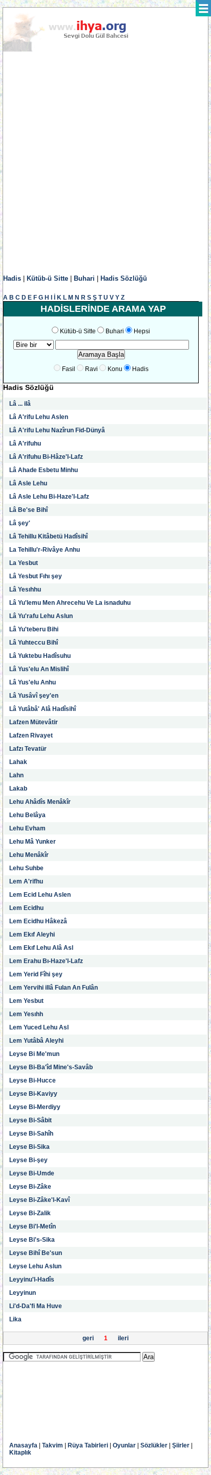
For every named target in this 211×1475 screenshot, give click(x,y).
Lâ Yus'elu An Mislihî (39, 669)
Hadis (12, 278)
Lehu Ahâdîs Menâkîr (40, 801)
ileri (123, 1338)
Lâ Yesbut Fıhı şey (35, 576)
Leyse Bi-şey (28, 1160)
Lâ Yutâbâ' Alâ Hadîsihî (42, 708)
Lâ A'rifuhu (25, 443)
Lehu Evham (27, 828)
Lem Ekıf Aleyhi (32, 934)
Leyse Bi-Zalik (30, 1213)
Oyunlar (124, 1445)
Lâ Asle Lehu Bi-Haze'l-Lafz (49, 496)
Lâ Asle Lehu (28, 483)
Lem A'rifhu (26, 881)
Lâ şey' (19, 523)
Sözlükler (153, 1445)
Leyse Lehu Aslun (35, 1266)
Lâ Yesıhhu (25, 589)
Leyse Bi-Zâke (30, 1186)
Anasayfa (23, 1445)
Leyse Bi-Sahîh (31, 1133)
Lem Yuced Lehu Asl (39, 1027)
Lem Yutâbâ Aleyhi (36, 1040)
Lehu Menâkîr (29, 854)
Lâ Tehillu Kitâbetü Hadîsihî (48, 536)
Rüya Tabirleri (88, 1445)
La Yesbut (23, 563)
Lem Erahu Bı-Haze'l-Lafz (46, 961)
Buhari (84, 278)
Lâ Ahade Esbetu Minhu (43, 470)
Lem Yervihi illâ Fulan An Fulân (53, 987)
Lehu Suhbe (26, 868)
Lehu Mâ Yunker (32, 841)
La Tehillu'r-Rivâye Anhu (44, 549)
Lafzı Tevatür (28, 748)
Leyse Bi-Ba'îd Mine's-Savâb (51, 1067)
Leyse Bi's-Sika (32, 1239)
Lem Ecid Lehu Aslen (40, 894)
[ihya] (75, 49)
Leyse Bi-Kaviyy (33, 1093)
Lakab (18, 788)
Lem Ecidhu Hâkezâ (38, 921)
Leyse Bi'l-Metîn (32, 1226)
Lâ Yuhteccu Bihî (33, 642)
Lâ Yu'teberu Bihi (33, 629)
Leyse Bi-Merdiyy (34, 1107)
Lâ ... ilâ (20, 403)
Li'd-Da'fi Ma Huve (35, 1306)
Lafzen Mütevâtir (33, 722)
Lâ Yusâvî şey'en (33, 695)
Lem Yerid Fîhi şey (35, 974)
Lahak (18, 762)
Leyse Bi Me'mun (34, 1054)
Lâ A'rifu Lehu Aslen (38, 417)
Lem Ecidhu (26, 908)
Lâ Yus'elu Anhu (32, 682)
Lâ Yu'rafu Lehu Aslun (41, 616)
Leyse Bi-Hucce (32, 1080)
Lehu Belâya (27, 815)
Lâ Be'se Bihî (28, 509)
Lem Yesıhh (26, 1014)
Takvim (52, 1445)
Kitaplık (20, 1452)
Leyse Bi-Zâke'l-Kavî (39, 1199)
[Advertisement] (105, 163)
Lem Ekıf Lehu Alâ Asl (41, 947)
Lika (15, 1319)
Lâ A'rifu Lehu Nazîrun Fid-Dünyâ (57, 430)
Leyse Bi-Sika (29, 1146)
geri (88, 1338)
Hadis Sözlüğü (123, 278)
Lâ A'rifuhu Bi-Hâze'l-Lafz (46, 456)
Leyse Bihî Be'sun (35, 1253)
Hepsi (142, 331)
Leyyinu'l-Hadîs (31, 1279)
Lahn (16, 775)
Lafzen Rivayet (31, 735)
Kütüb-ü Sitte (47, 278)
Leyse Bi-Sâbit (30, 1120)
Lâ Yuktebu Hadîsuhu (40, 655)
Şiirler (180, 1445)
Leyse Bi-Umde (31, 1173)
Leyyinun (22, 1292)
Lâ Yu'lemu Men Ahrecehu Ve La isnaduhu (70, 602)
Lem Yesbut (26, 1000)
